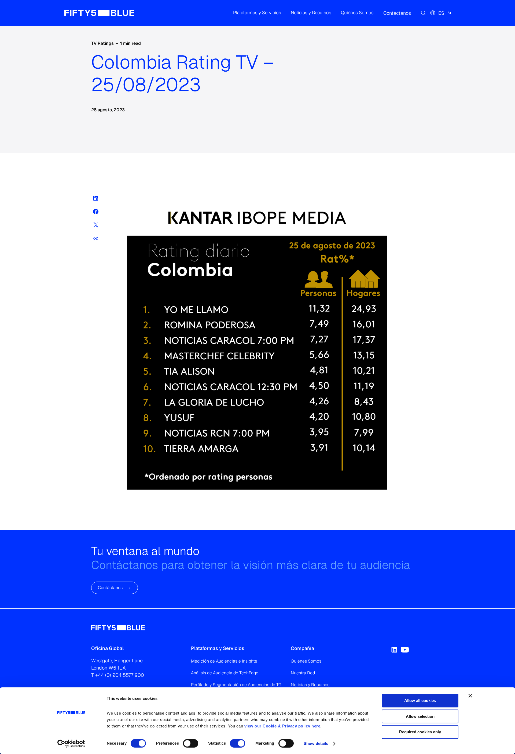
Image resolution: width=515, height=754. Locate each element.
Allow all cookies (420, 700)
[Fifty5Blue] (99, 13)
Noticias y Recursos (310, 685)
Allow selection (420, 716)
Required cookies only (420, 732)
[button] (257, 12)
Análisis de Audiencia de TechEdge (224, 673)
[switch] (190, 743)
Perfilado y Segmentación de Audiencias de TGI (236, 685)
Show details (316, 743)
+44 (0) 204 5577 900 (119, 675)
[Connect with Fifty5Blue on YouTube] (405, 650)
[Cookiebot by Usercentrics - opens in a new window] (71, 744)
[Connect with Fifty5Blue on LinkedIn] (394, 649)
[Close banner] (470, 695)
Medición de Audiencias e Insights (224, 661)
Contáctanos (110, 588)
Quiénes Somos (306, 661)
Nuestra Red (303, 673)
